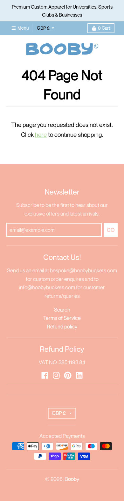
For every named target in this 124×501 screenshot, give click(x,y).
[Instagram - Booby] (56, 375)
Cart (104, 28)
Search (62, 309)
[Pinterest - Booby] (68, 375)
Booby (72, 479)
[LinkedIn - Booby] (79, 375)
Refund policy (62, 326)
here (41, 134)
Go (110, 230)
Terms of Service (62, 318)
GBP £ (43, 28)
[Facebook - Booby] (45, 375)
